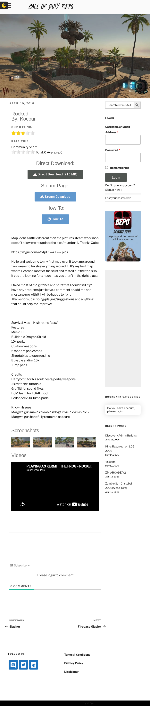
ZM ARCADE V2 (115, 472)
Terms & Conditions (77, 654)
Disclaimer (71, 671)
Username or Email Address (117, 129)
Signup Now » (113, 189)
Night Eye (88, 703)
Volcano (110, 461)
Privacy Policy (73, 663)
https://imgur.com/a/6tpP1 (30, 252)
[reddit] (33, 665)
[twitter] (23, 665)
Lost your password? (118, 198)
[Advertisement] (123, 328)
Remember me (119, 167)
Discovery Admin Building (121, 435)
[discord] (13, 665)
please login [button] (114, 411)
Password (112, 150)
